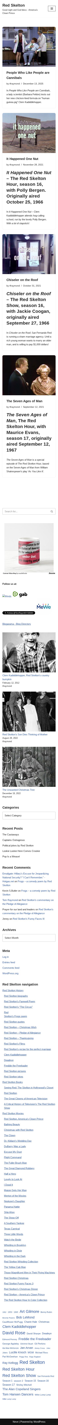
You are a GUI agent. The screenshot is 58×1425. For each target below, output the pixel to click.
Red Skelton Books (12, 1082)
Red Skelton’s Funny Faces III (28, 918)
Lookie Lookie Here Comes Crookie (21, 851)
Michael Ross (41, 1352)
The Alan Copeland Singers (21, 1389)
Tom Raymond (10, 900)
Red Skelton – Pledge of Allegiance (22, 1032)
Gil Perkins (39, 1343)
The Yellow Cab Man (15, 1267)
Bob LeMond (25, 1317)
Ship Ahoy (9, 1212)
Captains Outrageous (13, 840)
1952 (4, 1312)
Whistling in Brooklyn (15, 1245)
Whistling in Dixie (13, 1250)
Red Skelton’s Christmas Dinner (21, 1289)
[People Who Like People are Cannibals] (29, 47)
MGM (31, 1352)
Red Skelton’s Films (14, 1043)
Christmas (44, 1321)
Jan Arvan (26, 1347)
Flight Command (12, 1157)
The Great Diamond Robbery (19, 1168)
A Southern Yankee (14, 1223)
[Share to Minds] (6, 596)
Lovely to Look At (13, 1179)
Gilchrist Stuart (26, 1344)
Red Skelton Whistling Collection (21, 1261)
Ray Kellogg (10, 1362)
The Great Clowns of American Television (25, 1098)
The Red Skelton (28, 178)
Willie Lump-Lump (43, 1395)
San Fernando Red (45, 1376)
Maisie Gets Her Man (15, 1190)
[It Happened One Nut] (29, 133)
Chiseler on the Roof (22, 280)
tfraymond (15, 83)
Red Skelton (10, 1093)
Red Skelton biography (16, 996)
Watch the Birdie (12, 1239)
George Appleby (10, 1344)
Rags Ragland (34, 1357)
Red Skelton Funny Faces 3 (18, 1283)
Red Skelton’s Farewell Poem (19, 1001)
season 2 (18, 1380)
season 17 (17, 438)
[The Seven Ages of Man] (29, 375)
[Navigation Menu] (52, 8)
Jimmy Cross (39, 1348)
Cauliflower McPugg (12, 1322)
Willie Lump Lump (9, 1399)
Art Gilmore (29, 1311)
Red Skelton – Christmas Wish (20, 1027)
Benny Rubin (46, 1312)
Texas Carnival (12, 1228)
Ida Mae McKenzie (10, 1348)
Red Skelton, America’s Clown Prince (23, 1119)
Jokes (5, 1353)
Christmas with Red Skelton (18, 1130)
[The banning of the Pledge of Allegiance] (29, 573)
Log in (5, 956)
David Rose (13, 1332)
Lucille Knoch (17, 1352)
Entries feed (8, 962)
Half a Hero (10, 1173)
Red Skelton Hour (18, 1369)
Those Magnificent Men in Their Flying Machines (29, 1272)
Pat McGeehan (10, 1356)
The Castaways (10, 834)
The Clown (9, 1135)
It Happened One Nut (22, 159)
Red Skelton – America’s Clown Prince (24, 1294)
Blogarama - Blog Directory (16, 624)
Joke (48, 1348)
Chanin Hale (30, 1321)
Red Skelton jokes (13, 1076)
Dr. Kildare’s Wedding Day (18, 1140)
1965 (16, 1312)
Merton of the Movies (15, 1195)
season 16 (30, 184)
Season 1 (7, 1380)
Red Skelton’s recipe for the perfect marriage (27, 1049)
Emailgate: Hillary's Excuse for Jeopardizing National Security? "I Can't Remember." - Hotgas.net (25, 877)
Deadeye (9, 1060)
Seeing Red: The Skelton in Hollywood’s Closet (28, 1087)
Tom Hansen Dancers (17, 1394)
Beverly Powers (8, 1318)
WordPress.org (10, 973)
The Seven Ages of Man (24, 401)
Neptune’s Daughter (14, 1201)
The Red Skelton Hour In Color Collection (25, 1300)
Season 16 (43, 1380)
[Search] (52, 511)
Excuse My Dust (13, 1151)
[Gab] (23, 596)
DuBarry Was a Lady (15, 1146)
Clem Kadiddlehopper (15, 1054)
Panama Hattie (12, 1206)
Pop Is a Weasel (11, 856)
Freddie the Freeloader (16, 1065)
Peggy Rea (23, 1357)
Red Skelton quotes (14, 1021)
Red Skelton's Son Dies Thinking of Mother (25, 734)
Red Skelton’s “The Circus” (18, 1007)
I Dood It (8, 1184)
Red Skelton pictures (15, 1071)
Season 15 (30, 1380)
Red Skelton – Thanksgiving (19, 1038)
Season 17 (8, 1384)
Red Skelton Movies (13, 1113)
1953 (10, 1312)
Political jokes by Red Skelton (18, 845)
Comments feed (10, 967)
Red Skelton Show (19, 1375)
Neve (15, 1421)
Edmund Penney (9, 1339)
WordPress (39, 1421)
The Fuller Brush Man (15, 1162)
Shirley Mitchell (24, 1385)
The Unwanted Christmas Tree (18, 789)
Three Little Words (13, 1234)
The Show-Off (11, 1217)
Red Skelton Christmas (16, 1278)
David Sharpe (34, 1333)
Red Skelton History (13, 990)
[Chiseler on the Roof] (29, 254)
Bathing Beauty (12, 1124)
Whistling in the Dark (15, 1256)
